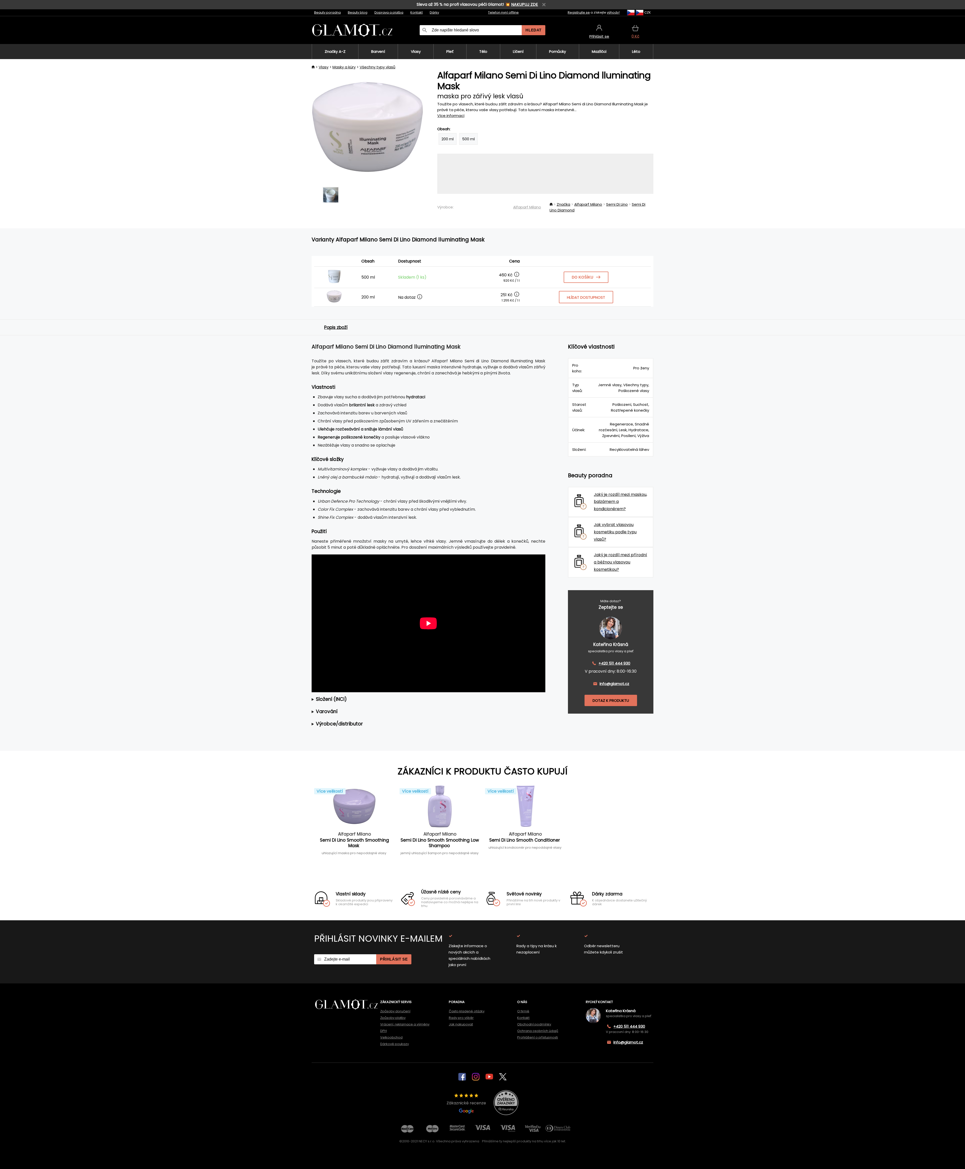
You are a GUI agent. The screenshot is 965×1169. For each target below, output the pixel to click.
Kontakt (416, 12)
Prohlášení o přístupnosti (537, 1037)
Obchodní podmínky (534, 1024)
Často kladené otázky (467, 1011)
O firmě (523, 1011)
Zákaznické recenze (466, 1103)
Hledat (533, 30)
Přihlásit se (394, 959)
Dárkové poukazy (394, 1044)
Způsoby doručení (395, 1011)
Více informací (450, 115)
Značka (563, 204)
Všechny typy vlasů (377, 67)
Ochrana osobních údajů (537, 1030)
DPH (383, 1030)
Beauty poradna (327, 12)
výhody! (613, 12)
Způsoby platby (393, 1017)
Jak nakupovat (461, 1024)
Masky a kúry (344, 67)
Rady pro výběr (461, 1017)
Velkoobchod (391, 1037)
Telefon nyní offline (503, 12)
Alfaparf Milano (527, 207)
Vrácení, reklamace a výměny (404, 1024)
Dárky (434, 12)
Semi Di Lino (617, 204)
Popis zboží (336, 327)
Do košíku (582, 277)
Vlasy (323, 67)
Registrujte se (579, 12)
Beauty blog (357, 12)
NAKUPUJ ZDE (524, 4)
